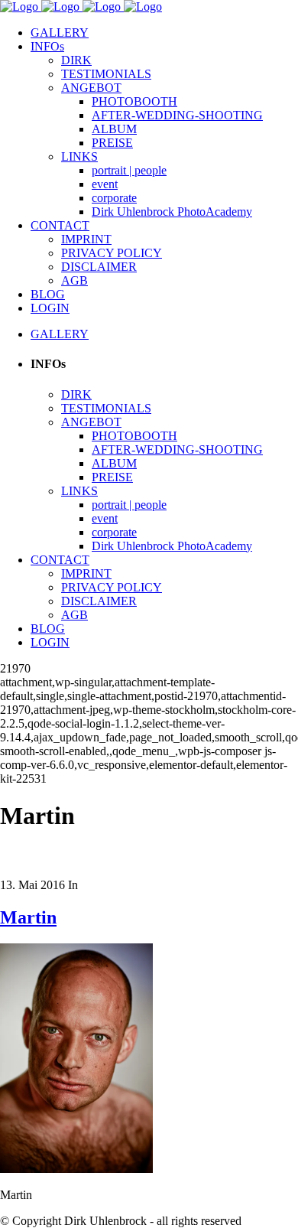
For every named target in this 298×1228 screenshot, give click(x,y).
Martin (28, 917)
